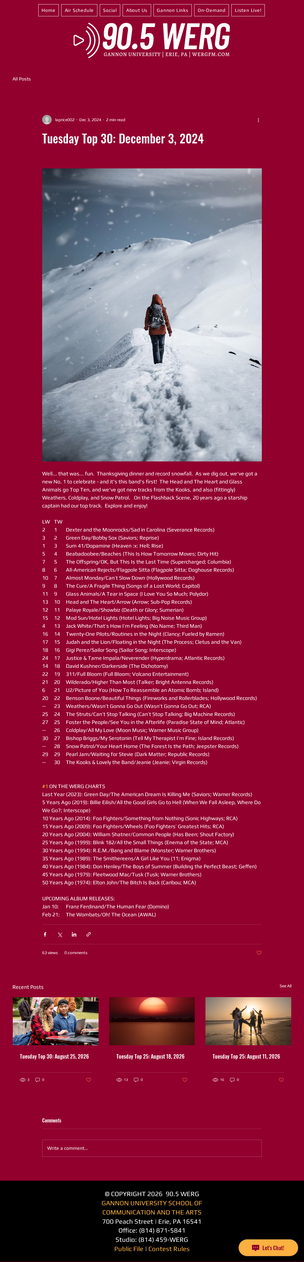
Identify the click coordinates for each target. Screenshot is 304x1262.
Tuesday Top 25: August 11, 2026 (246, 1056)
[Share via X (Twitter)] (59, 934)
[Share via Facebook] (45, 934)
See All (286, 985)
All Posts (21, 79)
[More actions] (258, 119)
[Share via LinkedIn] (74, 934)
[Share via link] (88, 934)
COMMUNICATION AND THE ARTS (152, 1212)
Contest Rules (169, 1248)
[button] (79, 10)
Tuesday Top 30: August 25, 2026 (54, 1056)
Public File (128, 1248)
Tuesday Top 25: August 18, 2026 (150, 1056)
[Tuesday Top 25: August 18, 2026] (152, 1021)
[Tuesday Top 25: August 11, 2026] (248, 1021)
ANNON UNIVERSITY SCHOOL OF (154, 1203)
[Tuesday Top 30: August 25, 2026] (56, 1021)
